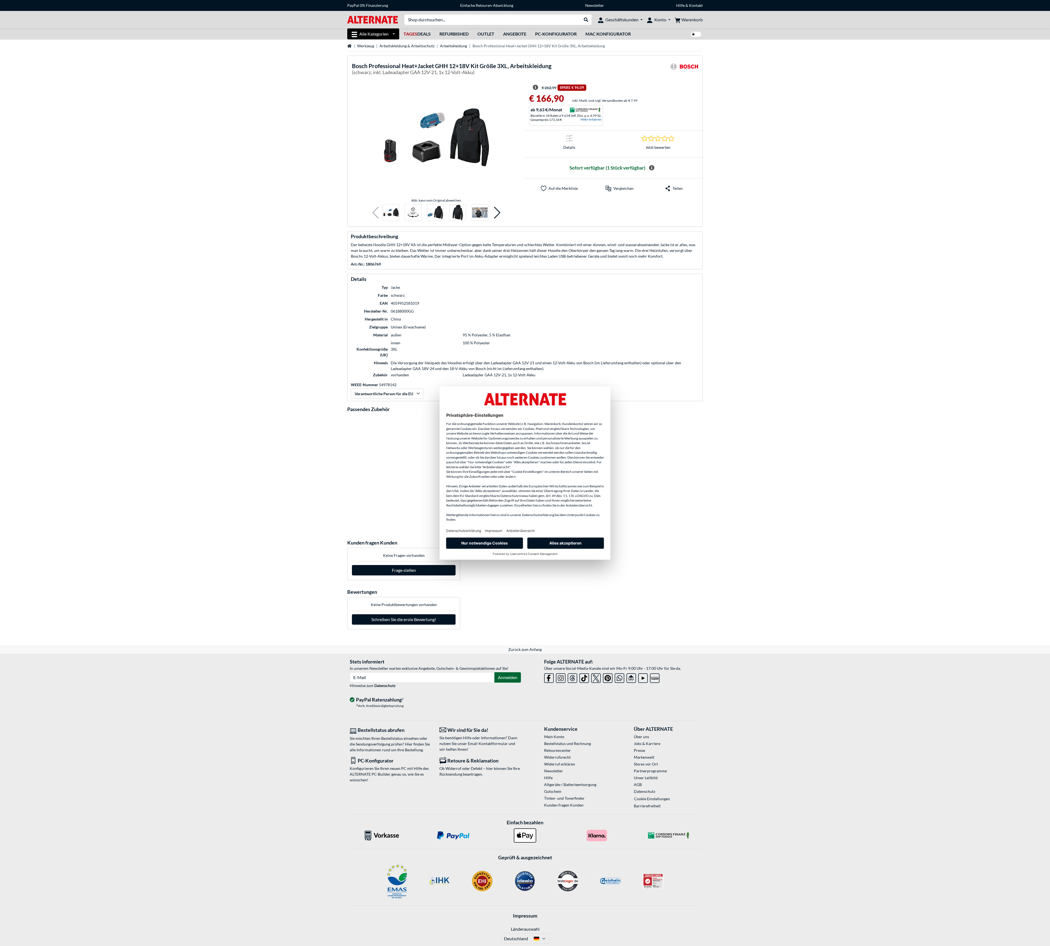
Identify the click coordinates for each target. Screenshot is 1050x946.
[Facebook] (549, 677)
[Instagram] (560, 677)
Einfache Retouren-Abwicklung (486, 5)
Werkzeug (365, 45)
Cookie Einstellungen (652, 798)
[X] (596, 677)
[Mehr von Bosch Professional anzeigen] (684, 69)
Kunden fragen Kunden (564, 805)
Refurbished (454, 33)
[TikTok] (584, 677)
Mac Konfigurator (608, 33)
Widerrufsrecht (557, 757)
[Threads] (572, 677)
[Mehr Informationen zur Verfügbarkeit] (651, 168)
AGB (638, 784)
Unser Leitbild (646, 777)
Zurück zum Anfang (525, 649)
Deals (417, 33)
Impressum (525, 916)
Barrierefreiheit (647, 806)
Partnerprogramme (650, 771)
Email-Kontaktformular (488, 743)
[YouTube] (643, 677)
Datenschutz (385, 685)
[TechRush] (631, 677)
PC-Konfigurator (556, 33)
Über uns (641, 736)
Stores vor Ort (646, 764)
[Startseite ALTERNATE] (372, 19)
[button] (375, 212)
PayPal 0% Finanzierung (367, 5)
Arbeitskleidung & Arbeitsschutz (407, 45)
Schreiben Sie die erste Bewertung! (403, 619)
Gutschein (552, 791)
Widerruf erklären (559, 764)
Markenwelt (644, 757)
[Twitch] (655, 677)
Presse (639, 750)
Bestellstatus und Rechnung (567, 743)
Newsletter (594, 5)
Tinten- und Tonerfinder (564, 798)
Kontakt (696, 5)
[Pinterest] (607, 677)
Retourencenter (557, 750)
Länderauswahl (525, 929)
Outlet (485, 33)
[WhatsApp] (619, 677)
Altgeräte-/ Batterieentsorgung (570, 784)
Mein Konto (554, 736)
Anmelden (507, 677)
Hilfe (680, 5)
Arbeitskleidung (453, 45)
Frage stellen (404, 570)
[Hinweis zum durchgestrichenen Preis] (535, 87)
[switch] (696, 34)
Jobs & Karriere (647, 743)
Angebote (514, 33)
